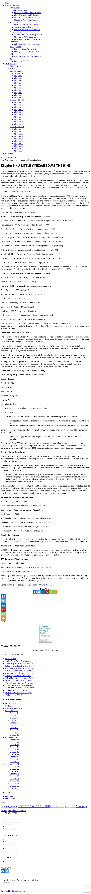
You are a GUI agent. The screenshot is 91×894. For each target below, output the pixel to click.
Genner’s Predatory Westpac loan (28, 34)
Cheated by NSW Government (26, 37)
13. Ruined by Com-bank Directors (19, 688)
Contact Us (10, 153)
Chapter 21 (18, 129)
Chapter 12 (18, 105)
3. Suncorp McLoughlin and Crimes (19, 666)
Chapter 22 (18, 131)
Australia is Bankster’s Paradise (27, 39)
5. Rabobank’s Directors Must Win (19, 671)
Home (7, 3)
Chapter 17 (18, 117)
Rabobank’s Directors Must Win (27, 44)
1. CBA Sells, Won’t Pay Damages (18, 661)
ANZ (11, 59)
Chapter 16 (18, 114)
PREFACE (9, 842)
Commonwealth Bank (19, 10)
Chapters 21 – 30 (17, 126)
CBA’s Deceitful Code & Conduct (27, 17)
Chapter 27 (18, 143)
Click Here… (47, 585)
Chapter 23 (18, 134)
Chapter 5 (18, 85)
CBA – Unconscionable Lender (26, 15)
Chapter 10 (18, 97)
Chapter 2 (18, 78)
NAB (11, 54)
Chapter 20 (18, 124)
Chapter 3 (18, 80)
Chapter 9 (18, 95)
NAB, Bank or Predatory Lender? (27, 56)
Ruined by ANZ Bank (22, 61)
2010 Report (10, 63)
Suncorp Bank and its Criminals (27, 29)
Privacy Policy (10, 799)
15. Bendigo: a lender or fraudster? (19, 690)
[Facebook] (35, 592)
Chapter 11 (18, 102)
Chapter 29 (18, 148)
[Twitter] (39, 592)
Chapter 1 (18, 76)
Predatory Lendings (13, 822)
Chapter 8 (18, 92)
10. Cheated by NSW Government (19, 680)
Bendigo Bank (15, 46)
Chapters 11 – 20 (17, 100)
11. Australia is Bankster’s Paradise (19, 683)
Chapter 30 (18, 151)
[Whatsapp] (51, 592)
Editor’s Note (15, 66)
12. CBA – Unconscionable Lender (19, 685)
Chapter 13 (18, 107)
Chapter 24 (18, 136)
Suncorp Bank (15, 22)
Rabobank (14, 42)
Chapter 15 (18, 112)
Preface (13, 68)
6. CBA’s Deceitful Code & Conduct (19, 673)
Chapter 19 (18, 122)
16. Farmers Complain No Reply (18, 692)
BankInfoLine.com (8, 157)
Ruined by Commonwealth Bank (27, 12)
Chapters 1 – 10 (16, 73)
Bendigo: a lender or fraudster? (27, 51)
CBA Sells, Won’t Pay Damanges (27, 20)
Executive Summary (18, 71)
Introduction (15, 8)
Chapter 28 (18, 146)
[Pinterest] (47, 592)
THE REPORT (10, 839)
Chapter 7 (18, 90)
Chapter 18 (18, 119)
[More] (55, 592)
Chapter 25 (18, 139)
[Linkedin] (43, 592)
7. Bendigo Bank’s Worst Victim (18, 675)
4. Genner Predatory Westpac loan (19, 668)
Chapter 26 (18, 141)
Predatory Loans (12, 5)
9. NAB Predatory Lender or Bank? (19, 678)
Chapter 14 (18, 109)
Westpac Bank (16, 32)
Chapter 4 (18, 83)
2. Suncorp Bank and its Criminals (19, 663)
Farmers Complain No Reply (26, 25)
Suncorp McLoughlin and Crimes (27, 27)
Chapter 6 (18, 88)
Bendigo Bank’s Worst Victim (26, 49)
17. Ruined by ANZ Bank (15, 695)
